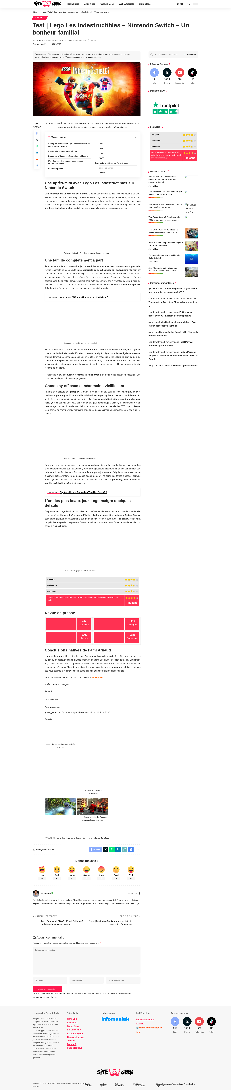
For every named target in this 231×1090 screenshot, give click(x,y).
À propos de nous (145, 1019)
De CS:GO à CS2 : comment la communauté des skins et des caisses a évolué (162, 179)
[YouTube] (182, 4)
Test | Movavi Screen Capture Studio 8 (178, 365)
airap (151, 322)
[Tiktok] (192, 76)
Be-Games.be (74, 1030)
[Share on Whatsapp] (37, 146)
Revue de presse (55, 168)
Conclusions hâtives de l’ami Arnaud (111, 163)
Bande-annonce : (106, 168)
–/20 (101, 144)
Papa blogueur (74, 1048)
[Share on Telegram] (37, 165)
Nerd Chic (72, 1019)
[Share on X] (37, 140)
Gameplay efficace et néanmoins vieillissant (68, 156)
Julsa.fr (71, 1041)
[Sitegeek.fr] (47, 4)
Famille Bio (72, 1022)
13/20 (101, 153)
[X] (178, 4)
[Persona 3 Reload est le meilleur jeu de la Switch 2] (191, 259)
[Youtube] (180, 76)
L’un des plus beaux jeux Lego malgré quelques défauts (65, 162)
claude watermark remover (161, 298)
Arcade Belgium (75, 1033)
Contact (140, 1023)
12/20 (101, 158)
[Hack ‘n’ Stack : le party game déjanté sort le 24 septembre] (191, 246)
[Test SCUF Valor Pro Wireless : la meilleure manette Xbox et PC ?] (191, 233)
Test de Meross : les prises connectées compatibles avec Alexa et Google (173, 355)
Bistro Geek (73, 1026)
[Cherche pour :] (169, 54)
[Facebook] (175, 4)
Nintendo (93, 838)
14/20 (101, 148)
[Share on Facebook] (37, 133)
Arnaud (39, 40)
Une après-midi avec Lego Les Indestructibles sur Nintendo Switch (69, 145)
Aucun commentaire (77, 40)
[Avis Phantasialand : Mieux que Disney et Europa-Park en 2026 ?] (191, 272)
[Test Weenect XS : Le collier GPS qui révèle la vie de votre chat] (191, 195)
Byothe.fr (71, 1044)
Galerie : (102, 173)
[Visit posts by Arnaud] (36, 893)
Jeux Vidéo (39, 18)
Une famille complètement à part (63, 151)
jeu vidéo (61, 838)
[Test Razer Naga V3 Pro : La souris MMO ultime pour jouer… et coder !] (191, 221)
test (107, 838)
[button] (189, 4)
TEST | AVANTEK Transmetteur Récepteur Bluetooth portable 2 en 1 (173, 302)
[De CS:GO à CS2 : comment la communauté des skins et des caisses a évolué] (191, 180)
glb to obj (153, 288)
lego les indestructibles (77, 838)
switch (101, 838)
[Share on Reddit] (37, 159)
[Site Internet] (136, 894)
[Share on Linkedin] (37, 152)
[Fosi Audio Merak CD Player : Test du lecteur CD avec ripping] (191, 208)
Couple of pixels (75, 1037)
